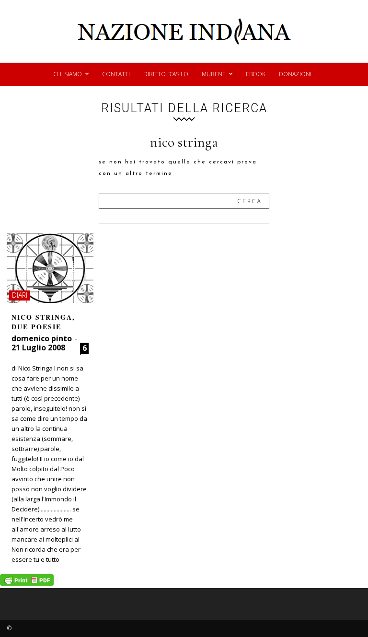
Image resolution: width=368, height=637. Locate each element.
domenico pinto (42, 338)
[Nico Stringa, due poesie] (50, 268)
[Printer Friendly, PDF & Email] (27, 583)
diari (19, 295)
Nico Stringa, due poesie (43, 322)
